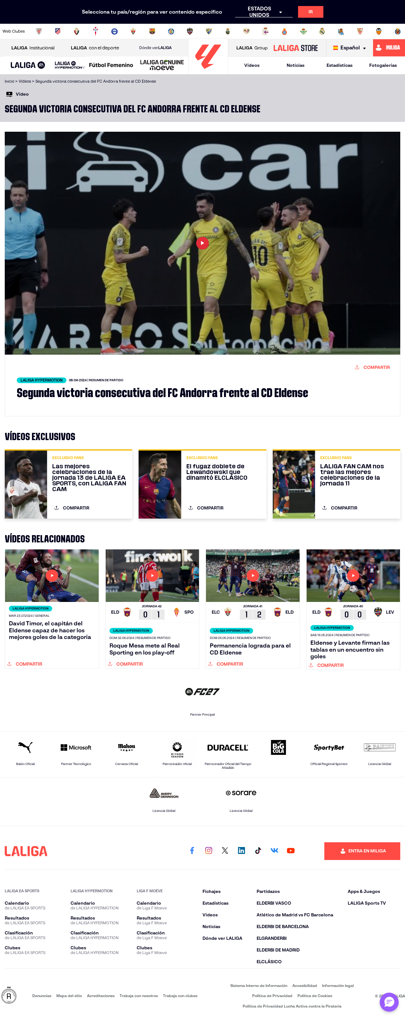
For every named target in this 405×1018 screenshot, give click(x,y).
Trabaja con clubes (180, 996)
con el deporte (95, 47)
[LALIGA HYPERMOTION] (70, 65)
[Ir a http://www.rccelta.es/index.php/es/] (95, 31)
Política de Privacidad (272, 996)
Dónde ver (155, 48)
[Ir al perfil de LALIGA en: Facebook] (192, 851)
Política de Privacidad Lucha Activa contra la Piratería (292, 1006)
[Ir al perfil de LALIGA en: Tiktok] (258, 851)
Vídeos (251, 65)
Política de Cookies (314, 996)
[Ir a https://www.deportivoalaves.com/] (114, 31)
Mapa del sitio (69, 996)
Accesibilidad (304, 985)
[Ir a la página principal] (208, 71)
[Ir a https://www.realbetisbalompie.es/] (303, 31)
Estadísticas (339, 65)
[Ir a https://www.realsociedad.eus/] (341, 31)
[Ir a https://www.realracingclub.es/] (228, 31)
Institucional (32, 47)
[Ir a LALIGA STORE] (295, 47)
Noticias (295, 65)
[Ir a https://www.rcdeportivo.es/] (265, 31)
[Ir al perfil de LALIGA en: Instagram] (208, 851)
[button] (28, 65)
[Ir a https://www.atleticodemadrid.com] (57, 31)
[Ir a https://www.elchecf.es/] (133, 31)
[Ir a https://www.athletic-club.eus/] (39, 31)
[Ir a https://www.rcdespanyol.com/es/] (284, 31)
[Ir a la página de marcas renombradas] (8, 996)
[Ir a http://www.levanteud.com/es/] (190, 31)
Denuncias (41, 996)
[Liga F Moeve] (111, 65)
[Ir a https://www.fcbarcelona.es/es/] (152, 31)
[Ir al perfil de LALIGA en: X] (225, 851)
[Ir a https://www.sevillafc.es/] (360, 31)
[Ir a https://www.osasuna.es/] (76, 31)
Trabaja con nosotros (139, 996)
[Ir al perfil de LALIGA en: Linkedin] (241, 851)
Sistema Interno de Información (258, 985)
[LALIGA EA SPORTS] (28, 65)
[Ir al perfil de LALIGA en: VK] (274, 851)
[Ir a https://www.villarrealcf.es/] (397, 31)
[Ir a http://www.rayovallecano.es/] (246, 31)
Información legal (338, 985)
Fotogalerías (383, 65)
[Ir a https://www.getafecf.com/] (171, 31)
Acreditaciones (101, 996)
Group (252, 47)
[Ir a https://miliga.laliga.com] (389, 47)
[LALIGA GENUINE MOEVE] (162, 65)
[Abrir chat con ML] (389, 1002)
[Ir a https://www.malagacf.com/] (209, 31)
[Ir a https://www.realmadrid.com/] (322, 31)
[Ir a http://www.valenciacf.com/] (378, 31)
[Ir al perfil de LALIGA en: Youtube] (290, 851)
